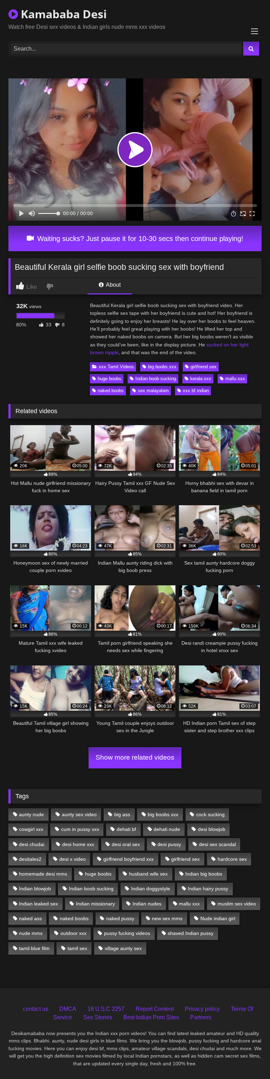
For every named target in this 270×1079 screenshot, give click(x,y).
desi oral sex (126, 844)
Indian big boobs (203, 874)
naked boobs (111, 390)
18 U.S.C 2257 (106, 1009)
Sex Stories (97, 1017)
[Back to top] (248, 1058)
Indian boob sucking (155, 378)
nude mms (31, 933)
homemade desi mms (43, 874)
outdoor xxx (73, 933)
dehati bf (126, 829)
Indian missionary (95, 903)
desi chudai (31, 844)
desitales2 (30, 859)
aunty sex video (79, 814)
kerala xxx (200, 378)
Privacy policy (202, 1009)
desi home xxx (78, 844)
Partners (200, 1017)
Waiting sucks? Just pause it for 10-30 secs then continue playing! (139, 238)
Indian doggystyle (150, 888)
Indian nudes (147, 903)
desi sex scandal (217, 844)
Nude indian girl (217, 918)
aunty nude (31, 814)
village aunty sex (123, 948)
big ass (122, 814)
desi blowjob (211, 829)
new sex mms (167, 918)
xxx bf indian (196, 390)
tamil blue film (34, 948)
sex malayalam (153, 390)
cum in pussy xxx (80, 829)
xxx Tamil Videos (116, 366)
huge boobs (109, 378)
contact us (35, 1009)
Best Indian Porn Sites (151, 1017)
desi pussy (169, 844)
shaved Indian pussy (190, 933)
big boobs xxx (162, 366)
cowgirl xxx (31, 829)
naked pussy (120, 918)
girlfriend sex (204, 366)
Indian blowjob (35, 888)
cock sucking (210, 814)
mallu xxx (235, 378)
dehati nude (167, 829)
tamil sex (77, 948)
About (113, 285)
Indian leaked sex (38, 903)
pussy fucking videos (127, 933)
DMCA (67, 1009)
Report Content (155, 1009)
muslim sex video (237, 903)
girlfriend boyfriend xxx (128, 859)
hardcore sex (232, 859)
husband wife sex (148, 874)
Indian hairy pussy (208, 888)
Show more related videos (135, 757)
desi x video (72, 859)
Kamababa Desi (62, 13)
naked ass (30, 918)
